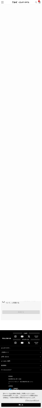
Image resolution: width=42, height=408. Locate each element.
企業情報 (10, 386)
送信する (21, 312)
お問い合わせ (5, 356)
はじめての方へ (5, 348)
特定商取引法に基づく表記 (14, 379)
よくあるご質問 (5, 361)
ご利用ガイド (5, 352)
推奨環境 (3, 365)
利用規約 (10, 376)
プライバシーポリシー (32, 400)
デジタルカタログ (6, 369)
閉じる (21, 405)
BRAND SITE (36, 337)
